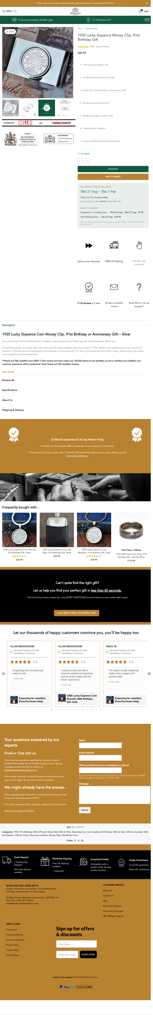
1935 (16, 832)
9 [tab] (87, 711)
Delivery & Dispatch (112, 906)
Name (83, 740)
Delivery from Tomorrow (89, 261)
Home (80, 28)
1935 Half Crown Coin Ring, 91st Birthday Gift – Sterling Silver (131, 556)
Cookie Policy (12, 950)
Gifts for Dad (119, 832)
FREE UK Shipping (114, 261)
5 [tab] (69, 711)
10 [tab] (92, 711)
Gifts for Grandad (134, 832)
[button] (5, 64)
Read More (8, 372)
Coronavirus (11, 929)
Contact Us (108, 895)
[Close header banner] (147, 3)
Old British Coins (70, 835)
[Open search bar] (15, 11)
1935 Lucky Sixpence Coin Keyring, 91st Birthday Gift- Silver (19, 551)
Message (84, 783)
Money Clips (55, 835)
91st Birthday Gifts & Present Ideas (36, 832)
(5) (25, 556)
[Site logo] (75, 11)
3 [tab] (60, 711)
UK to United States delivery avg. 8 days (114, 20)
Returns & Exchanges (113, 911)
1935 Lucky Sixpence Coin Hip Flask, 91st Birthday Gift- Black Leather (56, 552)
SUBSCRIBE (88, 954)
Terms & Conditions (15, 939)
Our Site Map (12, 955)
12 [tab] (101, 711)
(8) (100, 556)
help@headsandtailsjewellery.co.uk (20, 770)
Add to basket (113, 176)
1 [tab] (51, 711)
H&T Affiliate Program (113, 916)
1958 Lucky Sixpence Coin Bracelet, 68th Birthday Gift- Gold (82, 698)
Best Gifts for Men (62, 832)
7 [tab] (78, 711)
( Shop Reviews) (99, 46)
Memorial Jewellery (39, 835)
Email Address (87, 752)
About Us (107, 890)
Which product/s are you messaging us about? (105, 765)
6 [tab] (74, 711)
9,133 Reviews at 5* (45, 20)
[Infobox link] (19, 865)
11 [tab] (96, 711)
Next (149, 674)
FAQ (105, 900)
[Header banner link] (75, 3)
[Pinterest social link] (82, 841)
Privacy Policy (12, 945)
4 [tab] (65, 711)
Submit (84, 810)
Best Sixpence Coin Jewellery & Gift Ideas (92, 832)
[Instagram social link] (78, 841)
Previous (3, 674)
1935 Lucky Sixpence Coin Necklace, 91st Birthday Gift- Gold (94, 551)
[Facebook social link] (75, 841)
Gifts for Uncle (91, 28)
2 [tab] (56, 711)
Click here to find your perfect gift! (76, 613)
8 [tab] (83, 711)
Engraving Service (14, 934)
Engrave (113, 169)
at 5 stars (89, 303)
